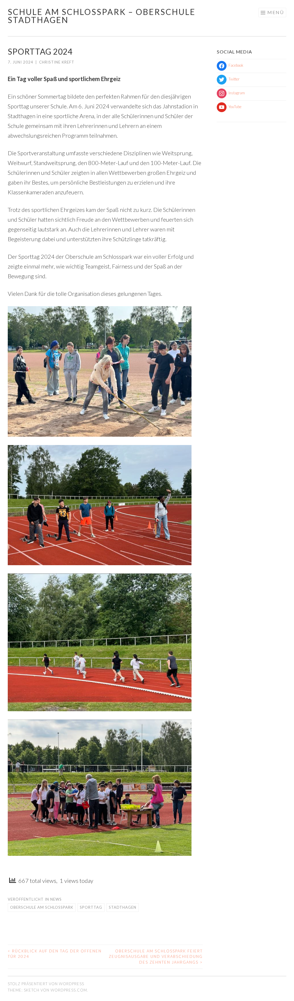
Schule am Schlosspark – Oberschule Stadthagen (102, 16)
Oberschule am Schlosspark (41, 907)
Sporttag (91, 907)
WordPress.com (69, 990)
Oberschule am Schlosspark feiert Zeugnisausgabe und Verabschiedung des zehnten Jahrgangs (156, 956)
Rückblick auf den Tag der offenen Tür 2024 (55, 954)
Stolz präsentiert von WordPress (46, 983)
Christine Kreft (56, 62)
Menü (275, 12)
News (56, 899)
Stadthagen (122, 907)
